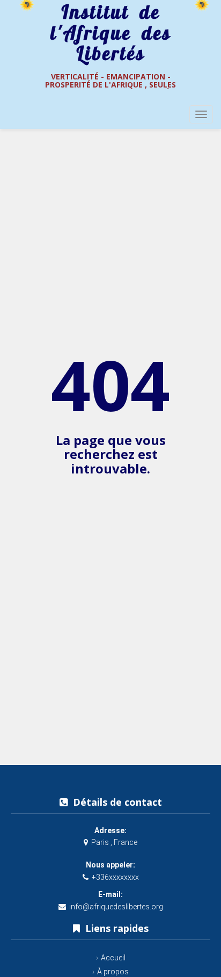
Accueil (113, 957)
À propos (113, 971)
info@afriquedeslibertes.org (116, 906)
